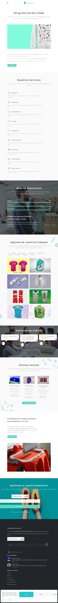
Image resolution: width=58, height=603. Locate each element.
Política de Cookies (11, 584)
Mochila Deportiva (29, 390)
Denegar (41, 594)
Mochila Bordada (39, 266)
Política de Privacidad (25, 516)
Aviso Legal (9, 581)
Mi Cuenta (9, 577)
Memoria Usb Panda (18, 282)
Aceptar (26, 594)
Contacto (9, 579)
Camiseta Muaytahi (40, 297)
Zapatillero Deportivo (14, 390)
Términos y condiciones (12, 588)
